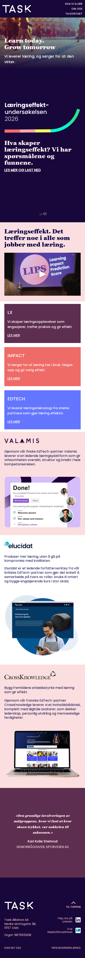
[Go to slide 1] (40, 214)
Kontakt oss (12, 948)
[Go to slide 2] (44, 214)
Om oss (76, 8)
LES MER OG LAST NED (22, 170)
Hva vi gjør (73, 4)
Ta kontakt (73, 13)
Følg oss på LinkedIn (65, 919)
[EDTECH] (42, 409)
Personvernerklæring (66, 948)
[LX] (42, 323)
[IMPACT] (42, 366)
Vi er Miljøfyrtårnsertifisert (59, 930)
